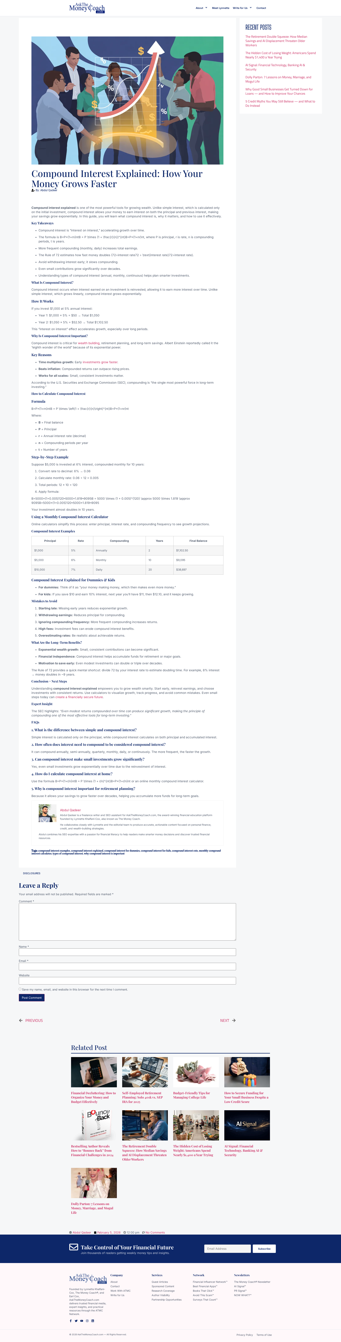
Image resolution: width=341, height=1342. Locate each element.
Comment (26, 901)
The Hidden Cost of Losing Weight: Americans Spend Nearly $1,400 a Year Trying (280, 55)
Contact (261, 7)
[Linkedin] (92, 1320)
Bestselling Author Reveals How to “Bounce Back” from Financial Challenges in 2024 (92, 1150)
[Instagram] (87, 1320)
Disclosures (31, 873)
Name (24, 946)
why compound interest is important (104, 853)
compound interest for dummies (122, 851)
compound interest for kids (156, 851)
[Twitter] (76, 1320)
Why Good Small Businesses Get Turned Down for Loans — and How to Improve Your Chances (279, 91)
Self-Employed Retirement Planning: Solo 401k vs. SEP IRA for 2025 (142, 1097)
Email (23, 960)
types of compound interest (68, 853)
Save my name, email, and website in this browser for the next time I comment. (75, 989)
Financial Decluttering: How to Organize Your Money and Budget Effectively (93, 1097)
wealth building (88, 343)
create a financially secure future (79, 697)
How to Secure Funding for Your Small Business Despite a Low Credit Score (246, 1097)
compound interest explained (87, 851)
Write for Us (240, 7)
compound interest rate (185, 851)
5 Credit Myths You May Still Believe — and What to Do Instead (280, 103)
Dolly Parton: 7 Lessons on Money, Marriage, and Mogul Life (278, 79)
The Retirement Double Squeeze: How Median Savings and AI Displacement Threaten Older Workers (276, 41)
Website (24, 975)
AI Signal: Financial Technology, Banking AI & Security (275, 67)
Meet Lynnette (220, 7)
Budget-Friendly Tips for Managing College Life (191, 1095)
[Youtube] (81, 1320)
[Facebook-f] (70, 1320)
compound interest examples (54, 851)
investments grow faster (100, 362)
